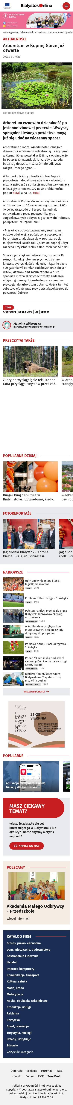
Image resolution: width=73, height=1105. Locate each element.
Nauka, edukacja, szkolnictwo (27, 1001)
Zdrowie (12, 1045)
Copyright (12, 1089)
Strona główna (10, 32)
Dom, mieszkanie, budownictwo (28, 949)
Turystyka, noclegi (19, 1033)
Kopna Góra (25, 312)
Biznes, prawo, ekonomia (24, 943)
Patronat (46, 1070)
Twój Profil (54, 1076)
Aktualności (41, 32)
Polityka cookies (51, 1085)
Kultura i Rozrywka (33, 685)
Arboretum (9, 312)
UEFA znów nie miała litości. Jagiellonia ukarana (42, 582)
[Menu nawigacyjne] (66, 6)
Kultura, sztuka (17, 981)
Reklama (13, 1013)
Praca (59, 1070)
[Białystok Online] (36, 6)
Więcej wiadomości (34, 691)
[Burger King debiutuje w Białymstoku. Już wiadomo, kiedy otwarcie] (30, 476)
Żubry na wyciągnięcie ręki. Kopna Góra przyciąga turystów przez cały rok (30, 382)
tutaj (16, 193)
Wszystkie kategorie (20, 1052)
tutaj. (36, 193)
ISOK (41, 1076)
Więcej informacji (18, 918)
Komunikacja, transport (23, 975)
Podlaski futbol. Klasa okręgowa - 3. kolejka (46, 645)
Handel (12, 962)
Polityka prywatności (25, 1085)
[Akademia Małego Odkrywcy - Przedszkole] (36, 886)
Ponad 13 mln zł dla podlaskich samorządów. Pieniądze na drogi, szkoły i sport (46, 661)
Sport (28, 588)
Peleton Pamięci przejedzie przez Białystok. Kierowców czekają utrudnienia (46, 614)
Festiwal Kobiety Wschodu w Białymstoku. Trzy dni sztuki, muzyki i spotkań (43, 677)
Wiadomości (26, 32)
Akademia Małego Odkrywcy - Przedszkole (35, 909)
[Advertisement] (36, 419)
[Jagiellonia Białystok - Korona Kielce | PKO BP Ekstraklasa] (29, 534)
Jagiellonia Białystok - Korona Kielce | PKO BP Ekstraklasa (26, 554)
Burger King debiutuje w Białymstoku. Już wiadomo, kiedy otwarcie (28, 497)
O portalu (17, 1070)
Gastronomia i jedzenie (23, 956)
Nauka (28, 637)
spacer (45, 312)
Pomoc (29, 1076)
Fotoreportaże (17, 513)
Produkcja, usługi (19, 1007)
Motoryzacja (15, 994)
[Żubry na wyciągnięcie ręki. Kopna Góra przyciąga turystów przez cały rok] (30, 361)
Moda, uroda (15, 988)
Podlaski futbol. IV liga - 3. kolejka (46, 598)
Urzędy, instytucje (19, 1039)
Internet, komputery (20, 969)
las (36, 312)
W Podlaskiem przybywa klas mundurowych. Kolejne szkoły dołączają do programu (44, 630)
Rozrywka (13, 1020)
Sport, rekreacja (18, 1026)
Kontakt (17, 1076)
